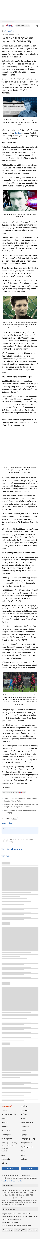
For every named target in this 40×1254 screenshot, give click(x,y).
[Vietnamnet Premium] (7, 1107)
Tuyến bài (10, 1168)
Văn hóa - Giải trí (27, 1122)
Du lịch (23, 1131)
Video (23, 1155)
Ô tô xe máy (6, 1131)
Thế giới (24, 1118)
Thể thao (24, 1114)
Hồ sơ (23, 1151)
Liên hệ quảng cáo (9, 1209)
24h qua (4, 1163)
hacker (18, 133)
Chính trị (24, 1106)
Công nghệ (8, 31)
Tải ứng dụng (7, 1230)
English (4, 1151)
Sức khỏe (5, 1126)
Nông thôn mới (26, 1143)
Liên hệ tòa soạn (8, 1185)
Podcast (24, 1159)
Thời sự (4, 1110)
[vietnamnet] (9, 27)
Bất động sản (6, 1135)
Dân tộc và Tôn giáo (9, 1114)
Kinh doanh (25, 1110)
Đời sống (5, 1122)
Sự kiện (29, 1168)
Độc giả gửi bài (20, 1230)
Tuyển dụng (33, 1230)
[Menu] (3, 25)
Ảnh (3, 1155)
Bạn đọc (24, 1135)
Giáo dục (5, 1118)
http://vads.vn (12, 1222)
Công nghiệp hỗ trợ (28, 1139)
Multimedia (6, 1159)
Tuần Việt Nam (7, 1139)
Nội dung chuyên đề (28, 1147)
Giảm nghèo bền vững (9, 1143)
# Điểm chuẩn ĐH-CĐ (22, 25)
